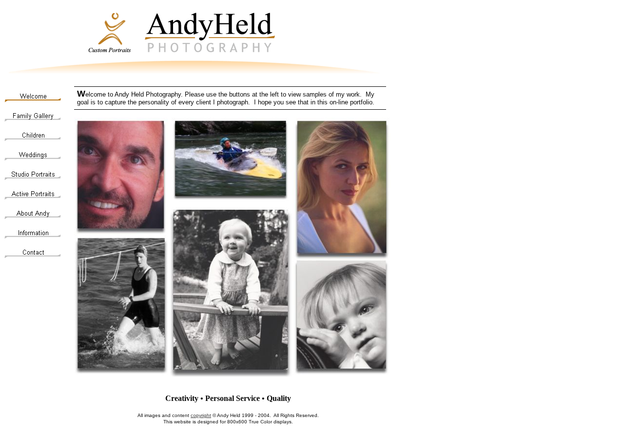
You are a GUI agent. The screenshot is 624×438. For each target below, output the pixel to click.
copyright (201, 415)
